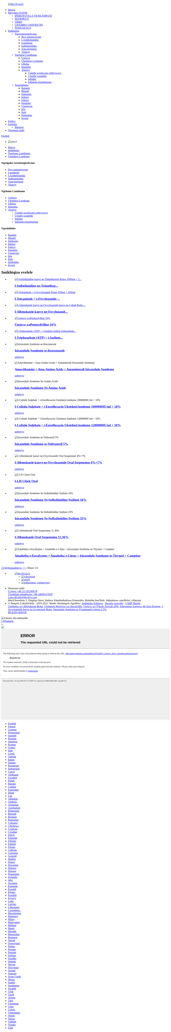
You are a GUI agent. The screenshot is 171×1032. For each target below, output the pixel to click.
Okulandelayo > (15, 567)
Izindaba (12, 124)
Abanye (25, 52)
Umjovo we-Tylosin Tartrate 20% (101, 606)
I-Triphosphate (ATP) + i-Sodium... (39, 337)
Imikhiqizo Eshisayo (92, 603)
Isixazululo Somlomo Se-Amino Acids (40, 388)
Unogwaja (26, 106)
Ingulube (26, 103)
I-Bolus (25, 64)
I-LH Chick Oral (26, 481)
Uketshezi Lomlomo (32, 61)
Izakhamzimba (29, 46)
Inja (23, 109)
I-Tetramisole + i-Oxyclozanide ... (37, 299)
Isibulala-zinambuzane (40, 82)
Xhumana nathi (16, 130)
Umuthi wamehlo (37, 76)
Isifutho (32, 79)
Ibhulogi (19, 127)
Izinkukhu (26, 115)
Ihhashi (25, 91)
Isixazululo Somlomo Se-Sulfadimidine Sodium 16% (51, 500)
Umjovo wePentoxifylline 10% (35, 324)
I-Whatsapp (7, 621)
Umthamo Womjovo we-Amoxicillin (63, 606)
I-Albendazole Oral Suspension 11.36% (41, 537)
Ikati (23, 112)
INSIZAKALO (23, 27)
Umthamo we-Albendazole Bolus (25, 606)
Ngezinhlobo (21, 85)
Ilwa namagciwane (31, 36)
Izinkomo (26, 94)
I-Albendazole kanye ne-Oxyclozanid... (41, 311)
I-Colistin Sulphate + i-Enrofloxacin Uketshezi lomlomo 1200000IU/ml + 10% (68, 425)
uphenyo (19, 357)
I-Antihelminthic (30, 39)
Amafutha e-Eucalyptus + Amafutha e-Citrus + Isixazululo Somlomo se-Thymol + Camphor (78, 555)
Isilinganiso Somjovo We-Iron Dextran (140, 606)
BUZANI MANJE (17, 612)
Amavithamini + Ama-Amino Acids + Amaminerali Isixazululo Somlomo (64, 369)
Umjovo (25, 58)
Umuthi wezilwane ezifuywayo (44, 73)
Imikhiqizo (13, 30)
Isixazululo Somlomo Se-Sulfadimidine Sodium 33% (51, 518)
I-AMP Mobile (132, 603)
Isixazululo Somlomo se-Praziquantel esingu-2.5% (79, 609)
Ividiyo (12, 121)
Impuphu (26, 67)
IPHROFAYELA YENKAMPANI (33, 15)
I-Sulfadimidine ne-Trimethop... (36, 285)
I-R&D (18, 21)
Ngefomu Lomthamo (26, 55)
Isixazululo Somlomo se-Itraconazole (40, 350)
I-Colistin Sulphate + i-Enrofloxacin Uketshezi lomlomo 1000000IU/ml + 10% (68, 406)
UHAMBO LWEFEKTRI (29, 24)
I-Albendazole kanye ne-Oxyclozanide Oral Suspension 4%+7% (58, 462)
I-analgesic (27, 43)
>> (25, 567)
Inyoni (24, 118)
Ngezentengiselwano (26, 33)
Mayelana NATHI (17, 12)
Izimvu (25, 100)
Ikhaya (11, 9)
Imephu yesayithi (114, 603)
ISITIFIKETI (22, 18)
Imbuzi (25, 97)
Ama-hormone (29, 49)
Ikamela (25, 88)
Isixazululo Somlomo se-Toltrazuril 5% (41, 444)
